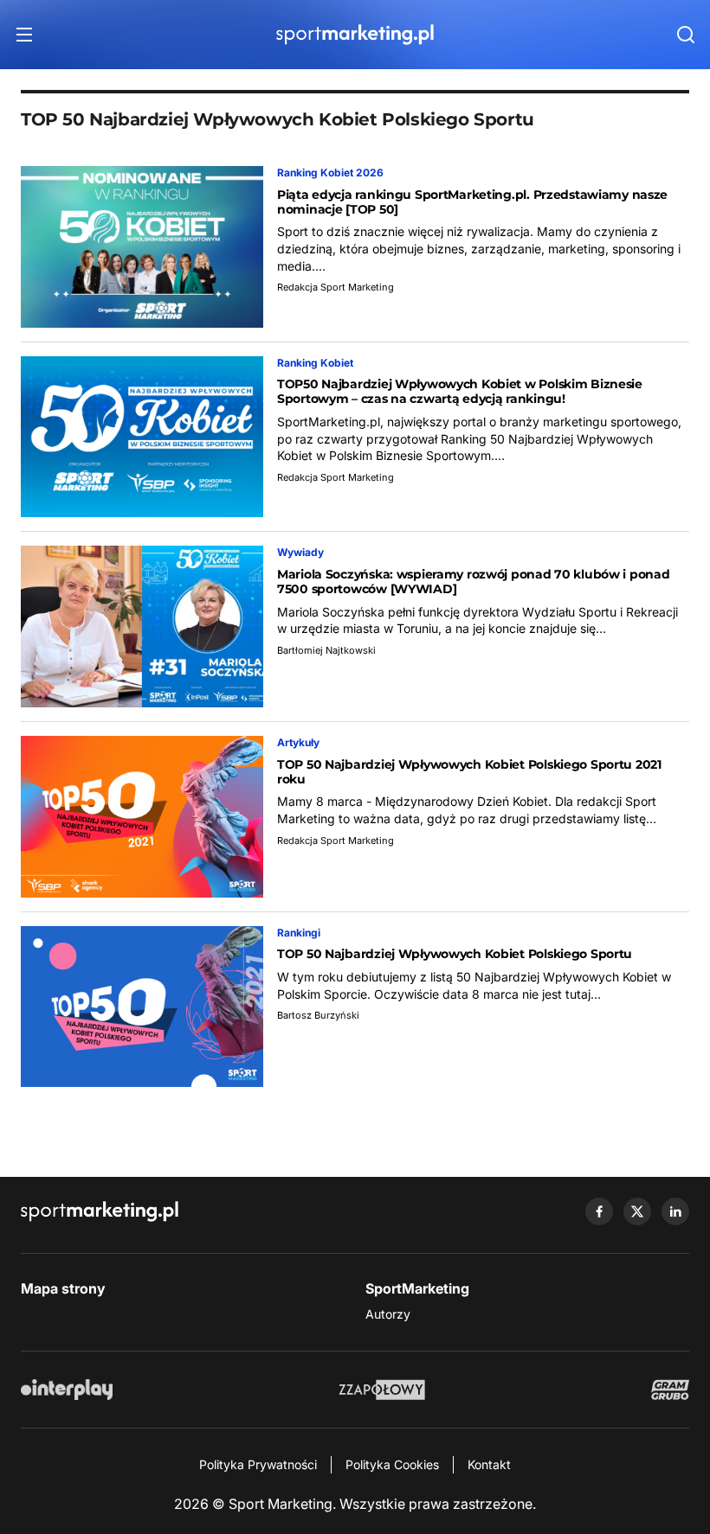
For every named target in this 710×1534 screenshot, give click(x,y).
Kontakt (489, 1464)
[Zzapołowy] (382, 1389)
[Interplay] (67, 1389)
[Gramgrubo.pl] (670, 1389)
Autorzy (387, 1314)
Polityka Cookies (392, 1464)
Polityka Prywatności (258, 1464)
